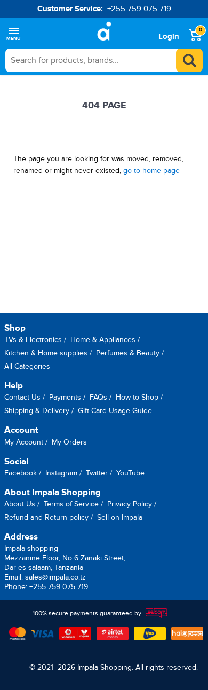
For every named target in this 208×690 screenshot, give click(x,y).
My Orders (69, 442)
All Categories (27, 366)
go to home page (151, 170)
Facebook (20, 473)
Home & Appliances (102, 339)
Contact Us (22, 397)
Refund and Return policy (46, 517)
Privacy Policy (129, 504)
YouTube (130, 473)
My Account (23, 442)
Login (168, 36)
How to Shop (137, 397)
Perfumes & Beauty (127, 353)
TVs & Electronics (33, 339)
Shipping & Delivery (36, 410)
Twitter (97, 473)
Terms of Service (71, 504)
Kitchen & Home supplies (45, 353)
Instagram (61, 473)
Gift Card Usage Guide (115, 410)
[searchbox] (104, 60)
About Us (19, 504)
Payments (65, 397)
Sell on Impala (119, 517)
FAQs (98, 397)
